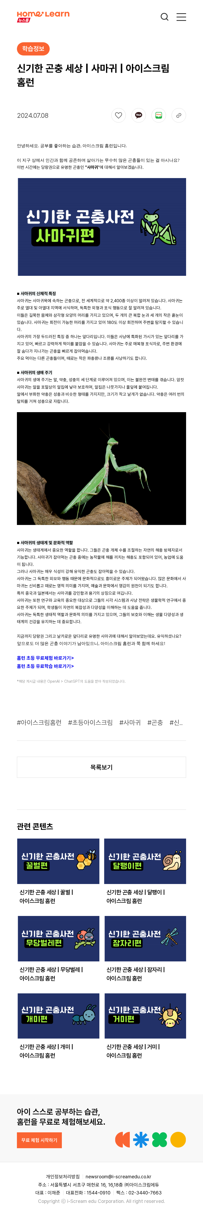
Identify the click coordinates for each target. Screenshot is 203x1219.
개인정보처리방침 (63, 1176)
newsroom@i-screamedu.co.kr (118, 1176)
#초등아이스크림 (91, 723)
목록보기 (101, 767)
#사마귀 (130, 723)
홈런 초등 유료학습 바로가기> (45, 666)
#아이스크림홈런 (40, 723)
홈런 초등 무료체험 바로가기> (45, 658)
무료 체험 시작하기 (39, 1140)
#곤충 (156, 723)
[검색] (165, 17)
